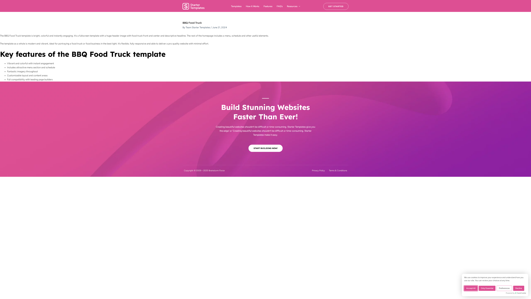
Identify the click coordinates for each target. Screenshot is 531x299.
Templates (236, 6)
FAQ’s (280, 6)
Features (268, 6)
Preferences (504, 288)
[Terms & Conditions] (338, 171)
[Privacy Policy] (318, 171)
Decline (518, 288)
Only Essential (487, 288)
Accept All (470, 288)
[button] (335, 6)
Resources (292, 6)
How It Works (252, 6)
